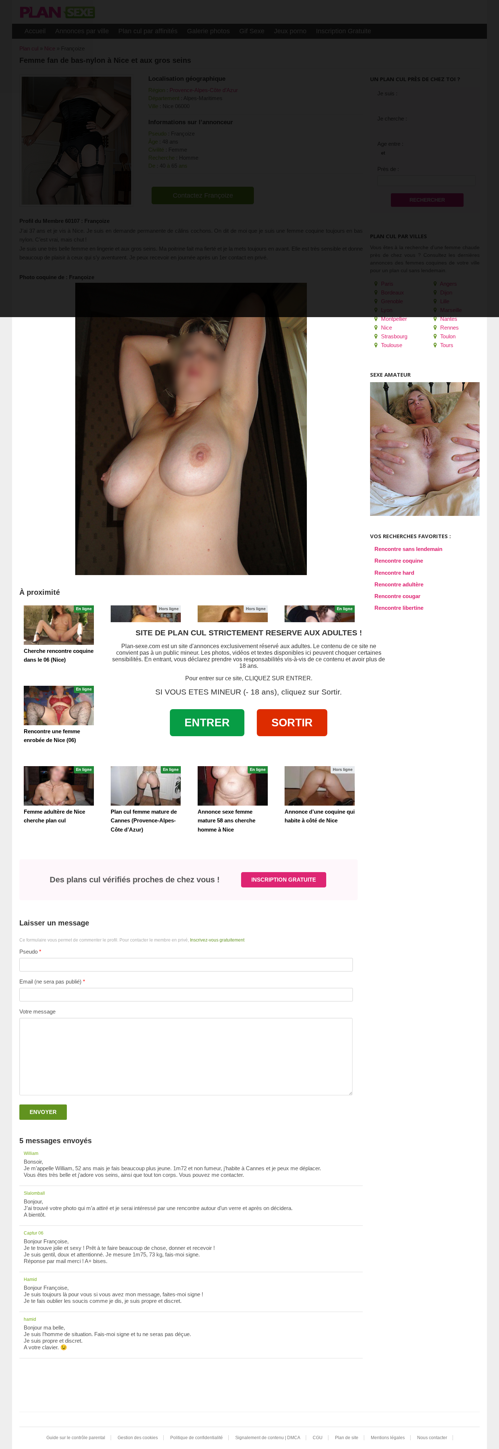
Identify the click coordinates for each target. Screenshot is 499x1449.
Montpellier (393, 319)
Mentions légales (388, 1437)
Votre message (37, 1011)
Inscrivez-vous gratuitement (217, 940)
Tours (446, 345)
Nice (386, 327)
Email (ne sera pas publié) (50, 981)
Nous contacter (432, 1437)
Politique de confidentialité (196, 1437)
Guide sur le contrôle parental (75, 1437)
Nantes (448, 319)
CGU (318, 1437)
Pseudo (28, 951)
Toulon (447, 336)
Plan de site (346, 1437)
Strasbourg (393, 336)
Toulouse (391, 345)
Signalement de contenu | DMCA (267, 1437)
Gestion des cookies (138, 1437)
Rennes (449, 327)
